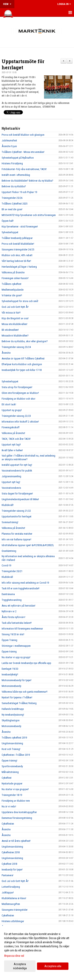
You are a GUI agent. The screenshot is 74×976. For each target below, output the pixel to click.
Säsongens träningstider (15, 909)
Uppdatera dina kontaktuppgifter (19, 812)
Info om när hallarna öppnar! (16, 539)
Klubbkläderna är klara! (14, 898)
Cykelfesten (8, 823)
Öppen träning (9, 651)
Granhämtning (9, 550)
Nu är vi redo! (9, 806)
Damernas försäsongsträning (17, 817)
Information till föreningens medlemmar (22, 628)
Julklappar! (8, 892)
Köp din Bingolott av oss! (15, 318)
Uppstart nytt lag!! (11, 444)
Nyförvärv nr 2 (9, 611)
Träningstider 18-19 (12, 794)
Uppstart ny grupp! (12, 410)
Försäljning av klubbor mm (16, 800)
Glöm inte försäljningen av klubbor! (20, 392)
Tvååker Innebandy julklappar (17, 238)
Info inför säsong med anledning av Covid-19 (25, 582)
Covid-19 (6, 565)
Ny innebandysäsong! (13, 714)
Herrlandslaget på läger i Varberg (19, 266)
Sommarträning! (10, 522)
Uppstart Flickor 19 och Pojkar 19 (19, 192)
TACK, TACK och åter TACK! (16, 438)
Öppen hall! (8, 220)
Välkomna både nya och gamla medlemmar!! (24, 691)
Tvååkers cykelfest (11, 283)
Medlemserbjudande (12, 289)
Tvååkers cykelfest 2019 (14, 737)
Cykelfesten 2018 (11, 852)
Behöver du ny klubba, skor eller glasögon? (25, 341)
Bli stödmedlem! (10, 329)
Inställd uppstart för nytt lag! (17, 464)
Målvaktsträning (10, 772)
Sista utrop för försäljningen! (17, 387)
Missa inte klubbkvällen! (14, 324)
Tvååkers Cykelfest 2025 (14, 203)
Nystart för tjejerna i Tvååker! (17, 697)
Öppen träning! (9, 760)
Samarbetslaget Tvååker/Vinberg (19, 703)
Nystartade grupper (12, 783)
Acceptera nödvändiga (20, 966)
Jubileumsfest (9, 140)
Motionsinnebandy (11, 685)
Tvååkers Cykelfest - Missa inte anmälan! (23, 151)
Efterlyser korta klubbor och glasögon (22, 364)
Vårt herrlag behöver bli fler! (16, 260)
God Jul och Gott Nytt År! (15, 306)
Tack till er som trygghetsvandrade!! (20, 588)
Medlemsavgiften (11, 904)
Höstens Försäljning (12, 163)
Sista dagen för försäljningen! (17, 493)
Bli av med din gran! (12, 209)
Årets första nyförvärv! (13, 617)
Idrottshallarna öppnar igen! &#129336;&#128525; (28, 545)
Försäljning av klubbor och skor (18, 398)
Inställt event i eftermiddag (16, 174)
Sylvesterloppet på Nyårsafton (18, 157)
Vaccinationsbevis (11, 487)
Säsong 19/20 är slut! (13, 634)
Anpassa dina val (14, 955)
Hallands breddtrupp (13, 708)
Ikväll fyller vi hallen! (12, 450)
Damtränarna (8, 594)
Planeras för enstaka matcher (17, 533)
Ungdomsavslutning (12, 743)
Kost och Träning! (11, 749)
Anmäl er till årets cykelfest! (16, 840)
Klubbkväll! (8, 505)
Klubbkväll (7, 576)
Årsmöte (6, 352)
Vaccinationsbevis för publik (17, 470)
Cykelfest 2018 (9, 863)
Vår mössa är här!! (11, 312)
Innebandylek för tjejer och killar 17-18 (22, 370)
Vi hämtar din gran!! (12, 295)
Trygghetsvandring (12, 599)
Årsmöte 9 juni (9, 146)
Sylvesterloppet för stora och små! (20, 301)
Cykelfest (7, 777)
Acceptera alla (52, 966)
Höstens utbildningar (13, 921)
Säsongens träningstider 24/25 (18, 249)
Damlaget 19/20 (10, 668)
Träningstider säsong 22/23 (16, 415)
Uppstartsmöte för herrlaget (23, 64)
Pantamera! (7, 875)
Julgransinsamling (11, 476)
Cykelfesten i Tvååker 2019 (16, 754)
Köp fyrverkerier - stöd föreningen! (20, 226)
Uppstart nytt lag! (11, 482)
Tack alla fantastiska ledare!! (17, 622)
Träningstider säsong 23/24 (16, 347)
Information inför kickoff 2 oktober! (20, 421)
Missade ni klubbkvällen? (15, 335)
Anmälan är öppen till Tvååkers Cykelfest (23, 358)
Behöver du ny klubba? (14, 186)
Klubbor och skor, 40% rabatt (17, 255)
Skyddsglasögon (11, 720)
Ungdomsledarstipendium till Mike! (20, 499)
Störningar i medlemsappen (16, 645)
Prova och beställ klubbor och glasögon (23, 134)
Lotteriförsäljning (11, 886)
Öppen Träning (9, 640)
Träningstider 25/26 (12, 197)
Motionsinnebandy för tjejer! (16, 680)
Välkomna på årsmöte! (13, 433)
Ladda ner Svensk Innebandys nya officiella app (26, 663)
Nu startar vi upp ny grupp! (16, 657)
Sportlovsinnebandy (12, 766)
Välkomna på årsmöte (13, 272)
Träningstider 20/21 (12, 571)
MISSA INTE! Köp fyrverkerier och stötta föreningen (29, 215)
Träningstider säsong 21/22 (16, 510)
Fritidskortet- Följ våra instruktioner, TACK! (24, 169)
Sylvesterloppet (10, 232)
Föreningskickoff (11, 427)
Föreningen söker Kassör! (15, 278)
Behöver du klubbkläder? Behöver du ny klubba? (27, 180)
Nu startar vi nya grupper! (15, 789)
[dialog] (37, 951)
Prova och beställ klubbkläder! (18, 243)
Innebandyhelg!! (10, 674)
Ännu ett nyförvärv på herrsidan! (18, 605)
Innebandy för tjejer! (12, 869)
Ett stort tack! (9, 404)
